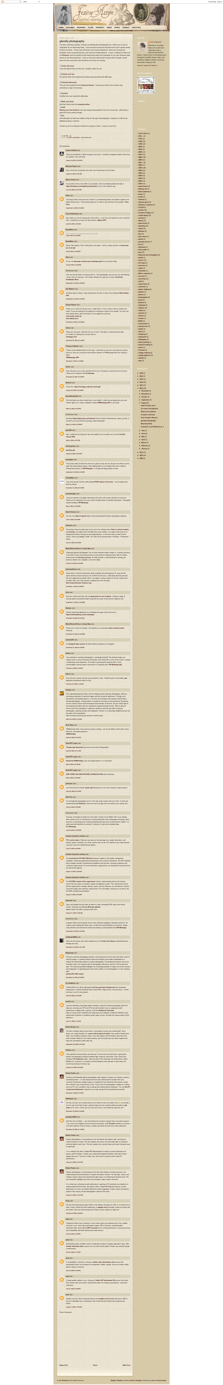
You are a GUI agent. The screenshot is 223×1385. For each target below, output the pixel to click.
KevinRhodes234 (72, 396)
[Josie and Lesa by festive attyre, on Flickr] (67, 66)
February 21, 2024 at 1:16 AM (74, 684)
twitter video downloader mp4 (103, 1262)
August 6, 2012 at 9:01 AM (74, 174)
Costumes (70, 27)
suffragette (142, 339)
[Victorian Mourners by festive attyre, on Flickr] (68, 82)
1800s (140, 146)
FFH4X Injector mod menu (104, 482)
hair (139, 244)
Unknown (69, 525)
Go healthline (70, 983)
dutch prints (142, 223)
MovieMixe (69, 230)
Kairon (68, 674)
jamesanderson (71, 569)
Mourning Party (146, 424)
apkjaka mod (102, 1207)
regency (141, 308)
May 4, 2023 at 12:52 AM (73, 506)
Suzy (67, 1201)
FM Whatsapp (87, 468)
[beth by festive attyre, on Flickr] (63, 107)
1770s (140, 139)
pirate (140, 300)
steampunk (142, 337)
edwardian (142, 226)
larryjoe (68, 690)
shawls (140, 329)
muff (140, 281)
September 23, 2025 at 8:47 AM (75, 1044)
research (141, 313)
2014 (141, 382)
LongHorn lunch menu (106, 1299)
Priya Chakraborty (72, 214)
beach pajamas (143, 191)
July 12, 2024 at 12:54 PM (73, 830)
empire (140, 228)
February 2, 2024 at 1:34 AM (74, 668)
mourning (76, 137)
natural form (142, 284)
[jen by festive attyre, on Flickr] (62, 115)
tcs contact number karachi (114, 628)
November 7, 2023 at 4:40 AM (75, 586)
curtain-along (143, 215)
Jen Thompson (156, 42)
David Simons (71, 512)
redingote (141, 305)
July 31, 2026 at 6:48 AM (73, 1288)
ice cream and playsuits (149, 408)
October (144, 397)
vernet (140, 347)
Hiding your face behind (69, 110)
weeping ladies (84, 104)
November (145, 394)
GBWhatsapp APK (104, 403)
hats (139, 252)
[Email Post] (69, 135)
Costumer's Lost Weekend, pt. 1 (152, 427)
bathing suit (142, 189)
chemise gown (143, 202)
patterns (141, 292)
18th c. (140, 162)
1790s (140, 144)
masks (140, 268)
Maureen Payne (71, 166)
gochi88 (68, 430)
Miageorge (69, 953)
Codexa (68, 1050)
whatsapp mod (71, 337)
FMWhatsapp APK (72, 357)
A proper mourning (148, 414)
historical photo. (87, 85)
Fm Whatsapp (71, 826)
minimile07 (70, 640)
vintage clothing (144, 353)
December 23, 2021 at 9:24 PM (75, 377)
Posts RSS (136, 27)
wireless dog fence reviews (75, 836)
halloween (142, 247)
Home (61, 27)
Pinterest (100, 27)
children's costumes (145, 205)
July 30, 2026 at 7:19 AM (73, 1252)
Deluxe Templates (136, 1380)
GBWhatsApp (71, 734)
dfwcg (140, 220)
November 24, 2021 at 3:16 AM (75, 340)
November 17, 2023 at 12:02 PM (75, 602)
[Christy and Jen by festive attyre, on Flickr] (67, 74)
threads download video (74, 1246)
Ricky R (68, 383)
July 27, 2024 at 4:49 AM (73, 848)
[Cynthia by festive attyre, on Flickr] (64, 93)
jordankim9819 (71, 1117)
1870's (140, 154)
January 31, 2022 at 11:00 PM (74, 390)
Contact (126, 27)
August (144, 403)
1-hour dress (142, 133)
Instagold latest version (76, 644)
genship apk (70, 450)
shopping (141, 334)
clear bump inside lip (73, 316)
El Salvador (111, 1123)
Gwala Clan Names (108, 941)
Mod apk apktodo (94, 907)
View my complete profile (147, 65)
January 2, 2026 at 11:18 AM (74, 1195)
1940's (140, 176)
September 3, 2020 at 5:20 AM (75, 208)
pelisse (140, 294)
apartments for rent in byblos (100, 596)
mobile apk (89, 788)
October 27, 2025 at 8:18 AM (74, 1067)
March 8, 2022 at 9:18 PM (73, 408)
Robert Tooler (70, 1073)
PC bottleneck (78, 1059)
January (144, 449)
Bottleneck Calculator (106, 1010)
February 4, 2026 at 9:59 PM (74, 1213)
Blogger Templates (117, 1380)
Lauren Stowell (71, 150)
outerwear (141, 287)
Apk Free (69, 797)
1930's (140, 173)
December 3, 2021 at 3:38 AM (74, 361)
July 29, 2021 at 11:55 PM (73, 265)
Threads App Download (74, 747)
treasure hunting (144, 345)
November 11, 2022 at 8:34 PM (75, 488)
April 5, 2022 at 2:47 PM (73, 440)
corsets (141, 210)
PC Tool (93, 1151)
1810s (140, 149)
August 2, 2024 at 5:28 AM (74, 871)
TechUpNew (70, 478)
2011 (141, 452)
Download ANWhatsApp (74, 761)
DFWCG (117, 27)
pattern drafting (143, 289)
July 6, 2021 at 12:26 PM (73, 251)
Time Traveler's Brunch (149, 418)
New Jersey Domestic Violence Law (79, 583)
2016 (141, 376)
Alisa (67, 257)
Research (81, 27)
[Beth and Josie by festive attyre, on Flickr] (67, 101)
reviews (141, 318)
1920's (140, 170)
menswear (142, 271)
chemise (141, 199)
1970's (140, 184)
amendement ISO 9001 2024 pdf (80, 858)
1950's (140, 178)
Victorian (141, 350)
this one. (108, 77)
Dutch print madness (148, 411)
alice (67, 592)
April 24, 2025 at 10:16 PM (73, 995)
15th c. (140, 136)
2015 (141, 379)
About (109, 27)
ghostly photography (72, 41)
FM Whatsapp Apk (115, 665)
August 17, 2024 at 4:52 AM (74, 913)
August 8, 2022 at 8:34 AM (74, 453)
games (140, 239)
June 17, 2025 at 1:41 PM (73, 1021)
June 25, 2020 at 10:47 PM (74, 189)
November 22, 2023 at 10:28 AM (75, 634)
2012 (141, 388)
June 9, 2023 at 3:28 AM (73, 519)
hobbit (140, 257)
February (144, 445)
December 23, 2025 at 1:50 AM (75, 1129)
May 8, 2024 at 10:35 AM (73, 777)
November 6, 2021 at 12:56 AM (75, 322)
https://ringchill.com (82, 516)
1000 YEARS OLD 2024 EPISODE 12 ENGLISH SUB (84, 774)
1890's (140, 160)
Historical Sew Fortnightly (147, 255)
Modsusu (82, 803)
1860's (140, 152)
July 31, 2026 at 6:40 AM (73, 1270)
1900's (140, 165)
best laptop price (72, 318)
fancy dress (142, 236)
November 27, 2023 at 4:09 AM (75, 647)
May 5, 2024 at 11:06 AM (73, 764)
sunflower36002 (71, 937)
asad (67, 1219)
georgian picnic (144, 242)
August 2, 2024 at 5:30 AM (74, 894)
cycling (141, 218)
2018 (141, 373)
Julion (68, 328)
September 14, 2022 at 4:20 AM (75, 472)
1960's (140, 181)
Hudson (68, 608)
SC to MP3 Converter (90, 1228)
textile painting (143, 342)
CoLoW (69, 137)
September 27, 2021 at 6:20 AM (75, 299)
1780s (140, 141)
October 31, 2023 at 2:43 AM (74, 563)
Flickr (90, 27)
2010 (141, 455)
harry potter (142, 249)
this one (84, 96)
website (141, 358)
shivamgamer (70, 446)
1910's (140, 168)
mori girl (141, 276)
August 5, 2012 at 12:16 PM (74, 160)
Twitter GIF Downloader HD (105, 1280)
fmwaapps (69, 459)
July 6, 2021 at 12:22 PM (73, 235)
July (143, 430)
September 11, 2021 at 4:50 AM (75, 283)
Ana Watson (70, 289)
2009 (141, 458)
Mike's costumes (144, 273)
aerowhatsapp (71, 494)
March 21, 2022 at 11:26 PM (74, 424)
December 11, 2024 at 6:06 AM (75, 977)
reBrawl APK (101, 220)
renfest (140, 310)
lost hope (141, 263)
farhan (68, 653)
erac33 (68, 1001)
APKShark (69, 1099)
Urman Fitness (71, 305)
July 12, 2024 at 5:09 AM (73, 807)
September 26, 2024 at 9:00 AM (75, 931)
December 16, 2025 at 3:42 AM (75, 1111)
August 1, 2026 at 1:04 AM (74, 1307)
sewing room (143, 326)
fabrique (141, 231)
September (145, 400)
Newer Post (64, 1365)
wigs (140, 360)
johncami (69, 783)
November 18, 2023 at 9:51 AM (75, 618)
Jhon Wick (69, 725)
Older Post (126, 1365)
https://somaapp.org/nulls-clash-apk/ (87, 387)
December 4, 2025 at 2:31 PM (74, 1093)
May (143, 436)
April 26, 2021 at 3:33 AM (73, 224)
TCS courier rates (72, 840)
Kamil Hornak (70, 1027)
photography (86, 137)
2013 (141, 385)
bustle (140, 197)
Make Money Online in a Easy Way (78, 548)
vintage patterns (144, 355)
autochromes (143, 186)
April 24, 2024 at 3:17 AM (73, 751)
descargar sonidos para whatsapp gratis (88, 261)
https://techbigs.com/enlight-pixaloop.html (81, 186)
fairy (139, 234)
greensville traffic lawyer (75, 974)
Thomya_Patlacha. (72, 346)
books (140, 194)
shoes (140, 331)
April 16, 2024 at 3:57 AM (73, 737)
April (143, 439)
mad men (141, 265)
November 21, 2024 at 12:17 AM (75, 947)
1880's (140, 157)
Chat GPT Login (71, 743)
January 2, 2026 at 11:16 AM (74, 1162)
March (143, 442)
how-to (140, 260)
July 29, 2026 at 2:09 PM (73, 1234)
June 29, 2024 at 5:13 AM (73, 791)
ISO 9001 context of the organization (82, 881)
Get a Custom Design (159, 1380)
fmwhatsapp (90, 373)
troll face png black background (103, 987)
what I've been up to (148, 405)
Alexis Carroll (70, 180)
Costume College (144, 213)
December (145, 391)
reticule (141, 316)
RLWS (140, 321)
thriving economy (84, 557)
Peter (67, 195)
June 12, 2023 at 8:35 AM (73, 542)
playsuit (141, 302)
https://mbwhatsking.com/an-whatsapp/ (80, 614)
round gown (142, 323)
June (143, 433)
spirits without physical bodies (99, 1033)
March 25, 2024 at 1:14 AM (74, 719)
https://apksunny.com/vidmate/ (84, 418)
